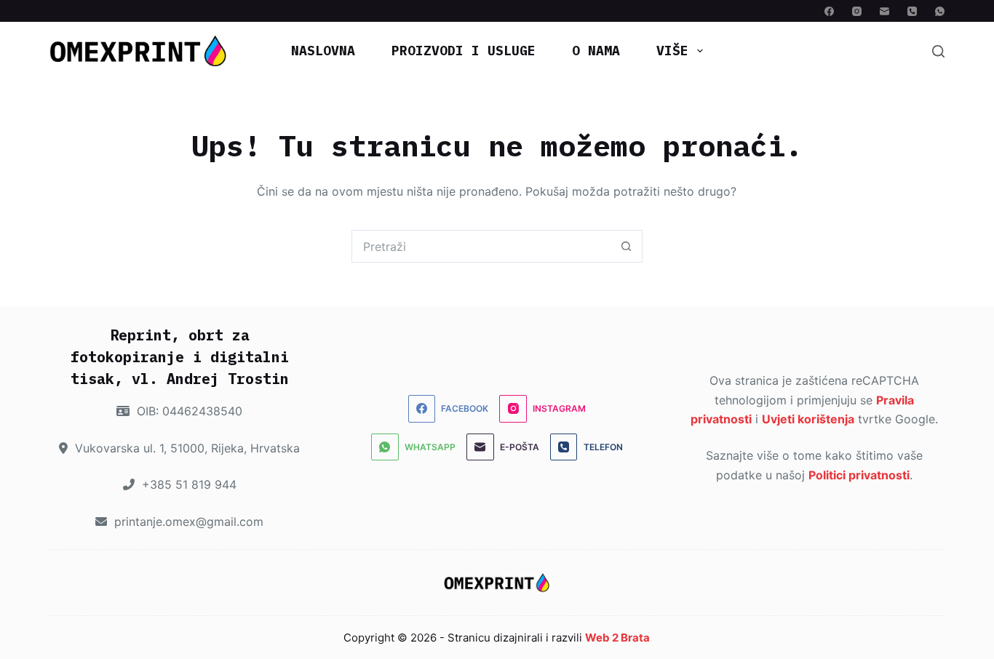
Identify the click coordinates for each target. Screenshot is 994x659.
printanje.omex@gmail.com (187, 521)
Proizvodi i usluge (463, 50)
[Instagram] (857, 11)
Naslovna (323, 50)
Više (672, 50)
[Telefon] (912, 11)
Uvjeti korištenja (808, 419)
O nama (596, 50)
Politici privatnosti (859, 475)
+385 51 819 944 (187, 484)
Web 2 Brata (617, 637)
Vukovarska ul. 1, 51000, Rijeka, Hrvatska (185, 448)
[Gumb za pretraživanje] (626, 246)
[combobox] (481, 246)
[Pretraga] (938, 51)
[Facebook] (829, 11)
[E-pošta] (884, 11)
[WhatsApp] (940, 11)
